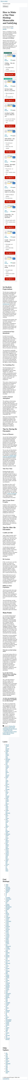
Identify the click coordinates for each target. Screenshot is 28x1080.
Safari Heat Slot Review (7, 862)
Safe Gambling (8, 1002)
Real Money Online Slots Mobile (7, 846)
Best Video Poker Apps (7, 807)
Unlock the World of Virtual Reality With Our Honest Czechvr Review (10, 733)
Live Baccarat (7, 960)
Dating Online (7, 939)
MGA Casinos (7, 974)
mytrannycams (6, 304)
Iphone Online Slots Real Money (7, 856)
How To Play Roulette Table (7, 830)
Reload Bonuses (7, 996)
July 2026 (7, 1053)
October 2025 (7, 1061)
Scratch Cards (7, 1004)
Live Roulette (7, 968)
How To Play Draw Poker (7, 868)
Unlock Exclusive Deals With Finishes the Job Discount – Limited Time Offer (10, 729)
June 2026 (7, 1056)
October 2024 (7, 1072)
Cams (7, 916)
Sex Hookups (8, 1010)
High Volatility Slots (8, 953)
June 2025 (7, 1067)
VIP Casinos (7, 1032)
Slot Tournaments (8, 1019)
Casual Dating (7, 931)
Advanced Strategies (8, 889)
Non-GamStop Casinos (8, 983)
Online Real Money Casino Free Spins (7, 754)
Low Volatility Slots (8, 971)
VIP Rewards (8, 1034)
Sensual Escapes (6, 3)
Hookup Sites (12, 726)
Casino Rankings (8, 926)
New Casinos (7, 979)
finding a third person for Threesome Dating (9, 456)
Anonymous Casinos (8, 899)
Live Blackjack (8, 962)
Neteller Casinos (7, 977)
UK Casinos (7, 1027)
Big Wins (7, 911)
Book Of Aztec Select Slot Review (7, 781)
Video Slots (7, 1029)
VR (6, 1036)
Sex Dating (7, 1007)
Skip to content (4, 1)
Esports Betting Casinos (7, 942)
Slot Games (7, 1016)
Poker (7, 990)
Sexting (7, 1011)
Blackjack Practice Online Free (8, 761)
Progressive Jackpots (8, 994)
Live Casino (7, 965)
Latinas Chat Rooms (12, 493)
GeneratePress (6, 1078)
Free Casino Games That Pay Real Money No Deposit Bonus (7, 770)
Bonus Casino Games (7, 851)
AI (6, 893)
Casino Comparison (8, 920)
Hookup (7, 955)
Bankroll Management (8, 906)
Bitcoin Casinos (7, 914)
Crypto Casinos (7, 933)
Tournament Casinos (8, 1021)
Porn (7, 992)
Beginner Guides (8, 908)
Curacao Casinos (7, 936)
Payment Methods (7, 986)
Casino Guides (7, 923)
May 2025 (7, 1069)
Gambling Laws (8, 949)
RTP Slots (7, 999)
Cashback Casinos (8, 918)
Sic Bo (6, 1013)
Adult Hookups (8, 886)
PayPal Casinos (7, 989)
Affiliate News (7, 891)
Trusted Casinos (7, 1024)
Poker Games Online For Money (7, 801)
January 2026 (7, 1059)
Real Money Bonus (7, 840)
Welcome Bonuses (8, 1038)
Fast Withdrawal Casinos (8, 946)
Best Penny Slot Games (7, 816)
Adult (7, 884)
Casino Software (8, 928)
